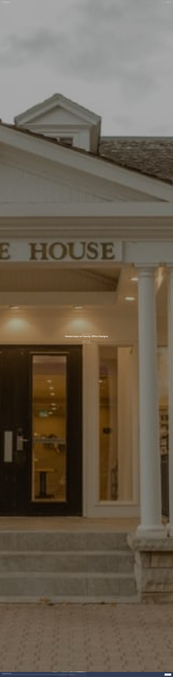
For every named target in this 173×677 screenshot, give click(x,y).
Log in (162, 2)
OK (167, 674)
